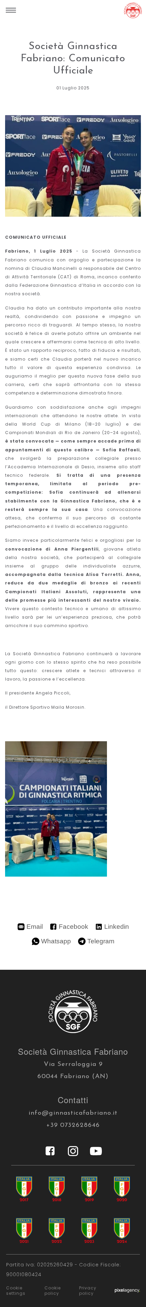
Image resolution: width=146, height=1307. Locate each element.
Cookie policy (52, 1290)
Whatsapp (56, 941)
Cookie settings (15, 1290)
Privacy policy (87, 1290)
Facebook (73, 926)
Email (34, 926)
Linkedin (116, 926)
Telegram (100, 941)
